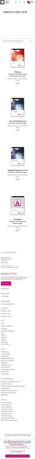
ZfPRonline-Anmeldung (9, 420)
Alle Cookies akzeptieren (17, 456)
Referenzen (5, 301)
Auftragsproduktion (7, 331)
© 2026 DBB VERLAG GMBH (9, 252)
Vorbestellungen (6, 416)
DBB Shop (2, 2)
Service (4, 400)
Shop (3, 349)
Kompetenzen (6, 326)
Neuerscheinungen (7, 361)
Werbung (4, 342)
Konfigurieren (17, 451)
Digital (3, 335)
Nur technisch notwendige (17, 447)
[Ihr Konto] (20, 2)
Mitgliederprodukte (7, 358)
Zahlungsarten (6, 388)
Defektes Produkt (7, 409)
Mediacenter (6, 286)
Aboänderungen (6, 403)
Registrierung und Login (9, 390)
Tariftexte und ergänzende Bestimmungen (17, 221)
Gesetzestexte (6, 354)
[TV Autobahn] (17, 205)
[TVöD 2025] (17, 58)
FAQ (2, 321)
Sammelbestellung (7, 411)
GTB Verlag (4, 296)
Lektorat (4, 338)
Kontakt (4, 308)
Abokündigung (6, 405)
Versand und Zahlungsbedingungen (13, 386)
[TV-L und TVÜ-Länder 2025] (17, 107)
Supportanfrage (6, 414)
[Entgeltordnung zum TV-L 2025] (17, 156)
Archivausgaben (6, 407)
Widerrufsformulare (8, 418)
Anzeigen (4, 329)
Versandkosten (8, 435)
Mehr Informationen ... (17, 444)
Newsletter (5, 311)
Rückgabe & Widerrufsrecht (10, 382)
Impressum (5, 314)
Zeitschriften (5, 344)
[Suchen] (16, 2)
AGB (2, 323)
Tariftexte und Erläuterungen (17, 122)
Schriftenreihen (6, 365)
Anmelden (6, 283)
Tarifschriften (5, 367)
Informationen (7, 379)
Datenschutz (6, 317)
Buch (2, 333)
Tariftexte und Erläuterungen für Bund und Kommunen (17, 74)
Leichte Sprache (6, 384)
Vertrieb (3, 340)
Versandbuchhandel (8, 370)
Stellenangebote (8, 304)
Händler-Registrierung (8, 393)
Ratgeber (4, 363)
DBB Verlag (5, 294)
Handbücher (5, 356)
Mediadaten (5, 289)
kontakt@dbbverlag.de (11, 267)
